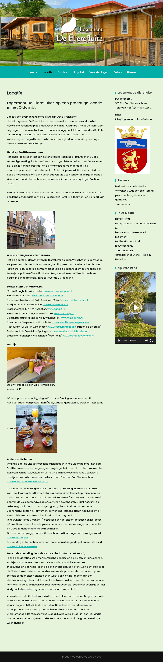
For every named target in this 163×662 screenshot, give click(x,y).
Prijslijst (79, 72)
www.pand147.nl (56, 309)
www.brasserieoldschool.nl (47, 295)
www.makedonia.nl (72, 317)
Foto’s (118, 72)
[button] (135, 307)
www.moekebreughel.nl (58, 291)
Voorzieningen (98, 72)
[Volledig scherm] (151, 340)
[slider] (133, 340)
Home (30, 72)
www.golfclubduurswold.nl (22, 546)
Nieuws (131, 72)
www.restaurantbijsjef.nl (62, 326)
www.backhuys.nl (64, 313)
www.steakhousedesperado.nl (71, 322)
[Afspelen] (119, 340)
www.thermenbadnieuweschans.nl (27, 481)
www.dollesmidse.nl (76, 300)
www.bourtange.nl (17, 537)
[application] (135, 308)
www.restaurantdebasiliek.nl (70, 331)
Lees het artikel (125, 250)
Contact (63, 72)
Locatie (47, 72)
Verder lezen (124, 204)
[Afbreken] (146, 340)
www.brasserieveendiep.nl (78, 335)
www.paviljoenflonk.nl (55, 304)
